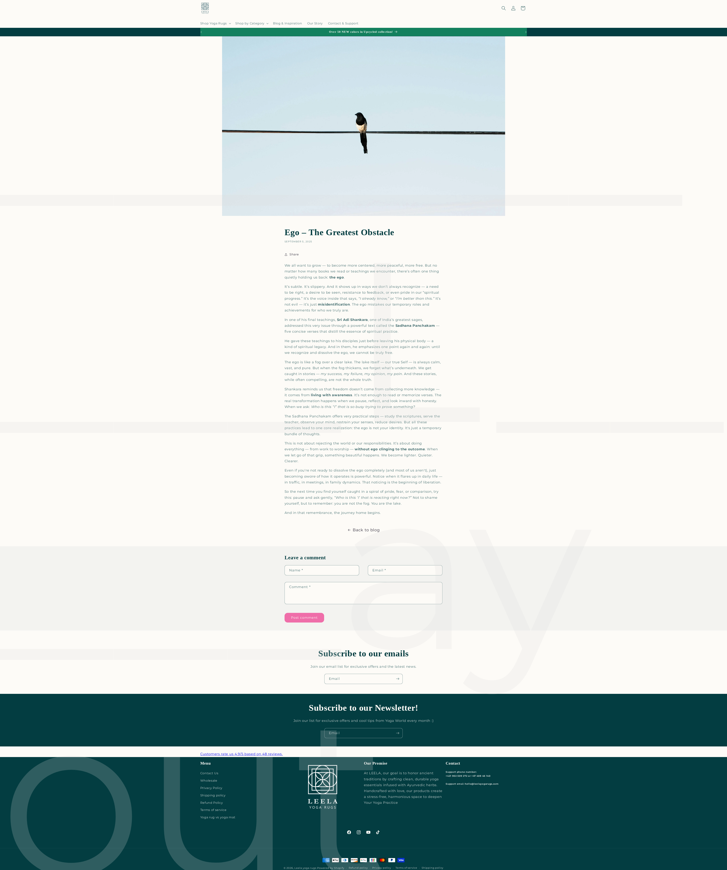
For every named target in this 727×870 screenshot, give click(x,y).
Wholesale (208, 780)
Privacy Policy (211, 788)
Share (294, 254)
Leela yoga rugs (305, 868)
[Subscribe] (398, 679)
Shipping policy (213, 795)
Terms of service (213, 810)
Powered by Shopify (330, 868)
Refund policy (358, 867)
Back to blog (366, 530)
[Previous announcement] (201, 32)
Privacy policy (381, 867)
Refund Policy (211, 803)
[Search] (504, 8)
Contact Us (209, 773)
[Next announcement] (526, 32)
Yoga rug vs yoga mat (218, 817)
